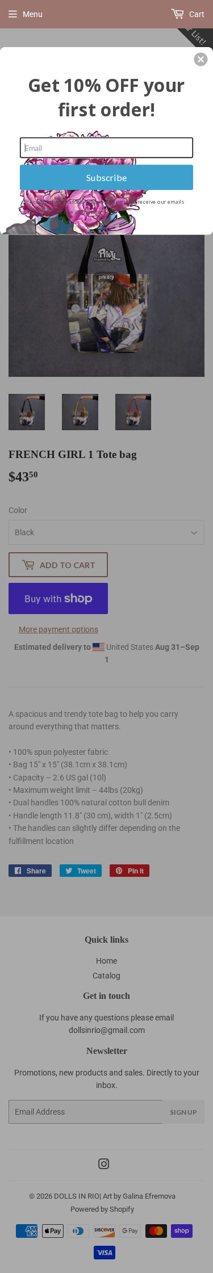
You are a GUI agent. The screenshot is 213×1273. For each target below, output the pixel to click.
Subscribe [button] (106, 176)
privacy (106, 276)
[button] (200, 59)
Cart (195, 14)
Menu (33, 14)
